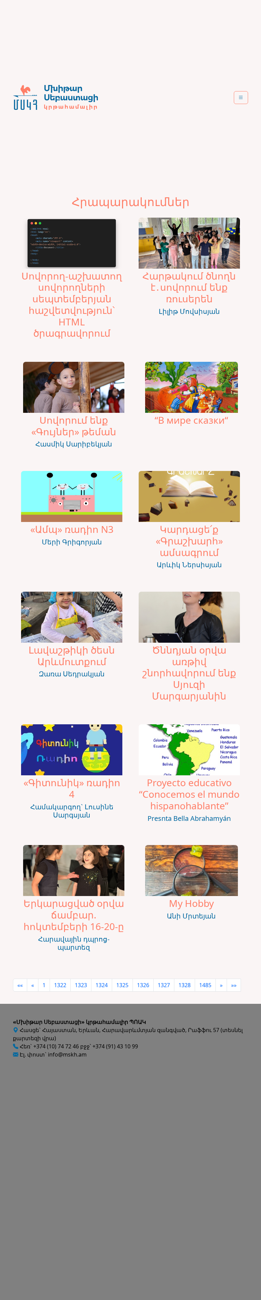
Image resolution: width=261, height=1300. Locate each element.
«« (20, 985)
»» (234, 985)
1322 (60, 985)
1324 (101, 985)
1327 (164, 985)
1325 (122, 985)
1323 (81, 985)
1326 (143, 985)
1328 (184, 985)
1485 (205, 985)
